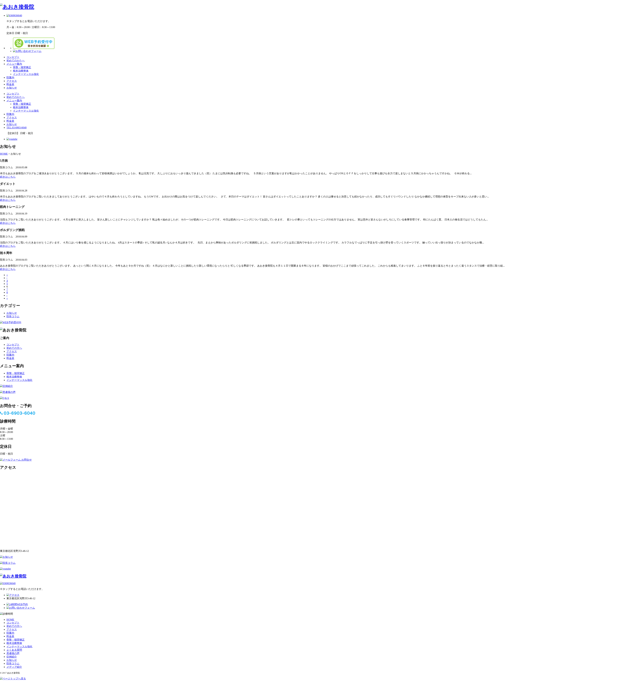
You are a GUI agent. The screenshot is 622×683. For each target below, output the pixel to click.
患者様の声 (12, 653)
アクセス (11, 81)
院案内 (10, 77)
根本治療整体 (21, 70)
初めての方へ (14, 348)
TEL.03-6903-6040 (16, 127)
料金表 (10, 84)
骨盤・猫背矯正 (22, 67)
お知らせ (11, 87)
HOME (10, 619)
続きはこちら (8, 176)
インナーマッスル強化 (26, 74)
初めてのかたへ (15, 60)
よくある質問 (14, 650)
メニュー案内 (14, 64)
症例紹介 (11, 656)
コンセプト (12, 57)
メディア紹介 (14, 667)
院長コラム (12, 316)
